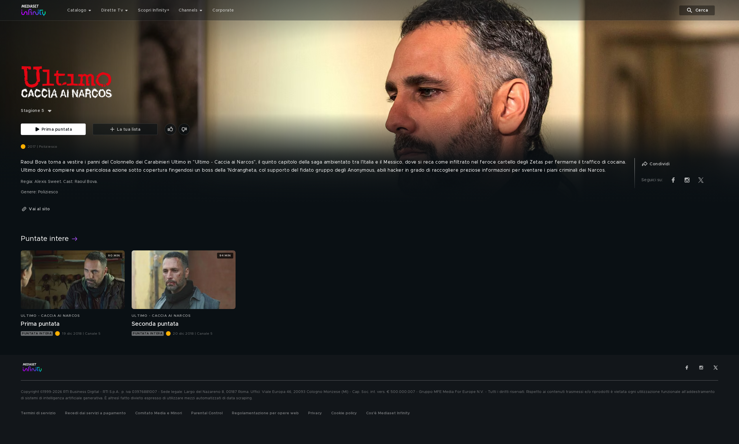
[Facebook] (686, 367)
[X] (715, 367)
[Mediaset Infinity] (33, 10)
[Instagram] (701, 367)
